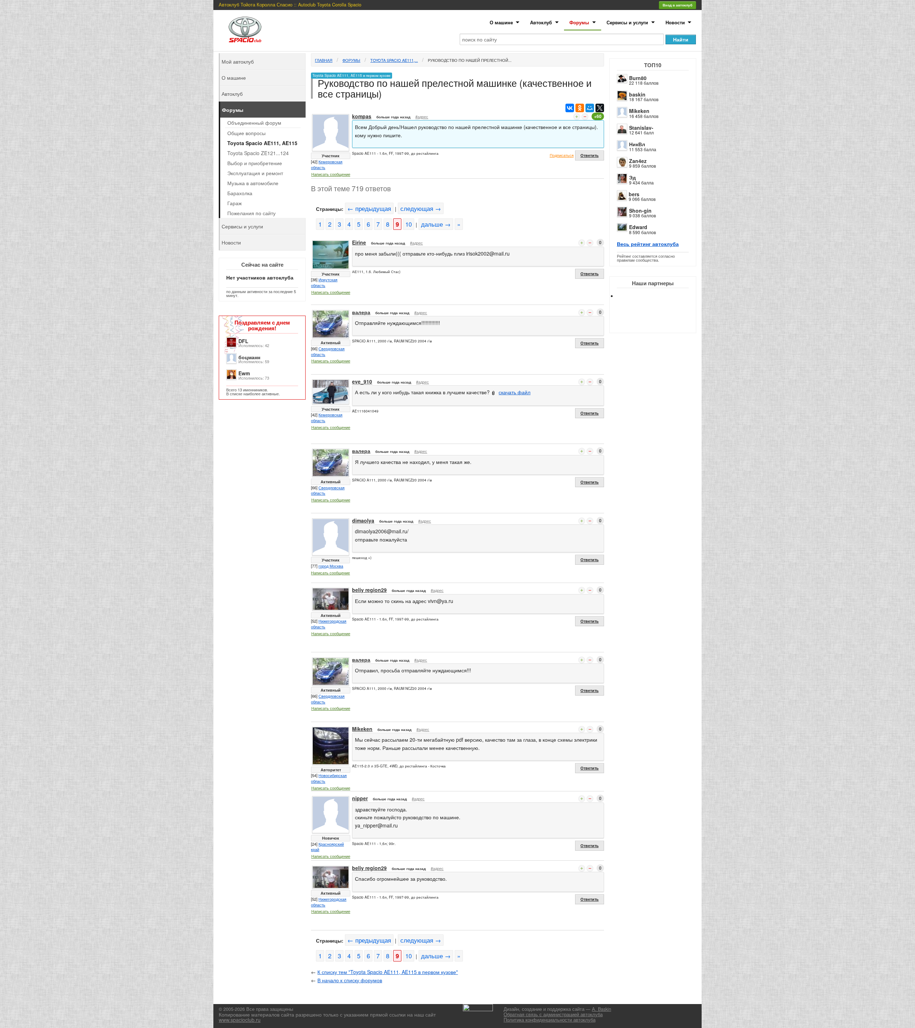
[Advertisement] (659, 321)
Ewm (244, 373)
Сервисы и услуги (627, 22)
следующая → (420, 208)
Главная (323, 60)
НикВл (637, 144)
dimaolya (363, 520)
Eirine (359, 242)
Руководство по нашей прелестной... (469, 60)
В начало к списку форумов (349, 980)
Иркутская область (324, 282)
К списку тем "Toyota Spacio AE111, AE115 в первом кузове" (387, 971)
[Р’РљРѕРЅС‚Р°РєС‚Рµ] (569, 108)
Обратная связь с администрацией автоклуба (553, 1014)
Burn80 (638, 77)
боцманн (249, 357)
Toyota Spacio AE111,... (394, 60)
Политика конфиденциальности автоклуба (549, 1020)
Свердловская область (328, 351)
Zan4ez (638, 160)
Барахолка (239, 193)
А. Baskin (601, 1009)
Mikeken (639, 110)
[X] (599, 108)
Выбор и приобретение (254, 163)
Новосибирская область (329, 778)
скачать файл (514, 392)
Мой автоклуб (238, 61)
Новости (675, 22)
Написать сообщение (330, 174)
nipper (360, 798)
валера (361, 312)
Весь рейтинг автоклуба (648, 243)
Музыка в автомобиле (252, 183)
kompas (361, 116)
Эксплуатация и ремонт (255, 173)
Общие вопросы (246, 133)
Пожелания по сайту (251, 213)
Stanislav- (641, 127)
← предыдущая (369, 208)
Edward (638, 227)
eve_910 (362, 381)
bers (634, 194)
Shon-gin (640, 210)
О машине (501, 22)
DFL (243, 341)
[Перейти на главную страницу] (245, 29)
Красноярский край (327, 846)
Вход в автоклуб (677, 5)
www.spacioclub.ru (240, 1019)
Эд (632, 177)
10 (408, 224)
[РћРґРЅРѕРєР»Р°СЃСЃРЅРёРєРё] (579, 108)
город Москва (330, 566)
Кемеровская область (326, 164)
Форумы (579, 22)
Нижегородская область (328, 623)
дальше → (436, 224)
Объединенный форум (254, 122)
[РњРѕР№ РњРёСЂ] (589, 108)
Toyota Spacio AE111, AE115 (262, 143)
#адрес (421, 116)
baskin (637, 94)
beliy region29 (369, 589)
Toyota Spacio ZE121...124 (258, 153)
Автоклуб (541, 22)
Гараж (234, 203)
